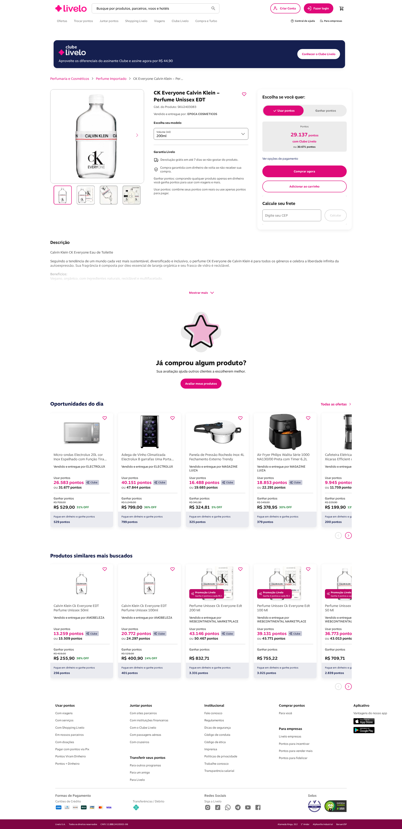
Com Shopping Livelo (69, 727)
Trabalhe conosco (216, 763)
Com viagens (64, 713)
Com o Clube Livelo (143, 727)
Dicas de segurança (217, 727)
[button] (151, 8)
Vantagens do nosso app (370, 713)
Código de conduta (217, 734)
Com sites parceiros (143, 713)
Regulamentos (214, 720)
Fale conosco (213, 713)
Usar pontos (65, 705)
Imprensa (210, 749)
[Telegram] (237, 807)
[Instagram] (207, 807)
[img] (335, 806)
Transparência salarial (219, 770)
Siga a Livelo (213, 801)
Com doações (64, 742)
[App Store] (364, 721)
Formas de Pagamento (73, 795)
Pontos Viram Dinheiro (70, 756)
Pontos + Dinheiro (67, 763)
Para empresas (290, 729)
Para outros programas (145, 765)
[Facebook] (258, 807)
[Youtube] (248, 807)
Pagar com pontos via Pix (72, 749)
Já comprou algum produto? (201, 362)
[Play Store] (364, 730)
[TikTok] (217, 807)
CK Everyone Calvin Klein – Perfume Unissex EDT (158, 78)
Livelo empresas (290, 736)
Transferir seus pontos (147, 757)
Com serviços (64, 720)
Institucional (214, 705)
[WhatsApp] (227, 807)
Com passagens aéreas (145, 734)
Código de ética (215, 742)
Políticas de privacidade (220, 756)
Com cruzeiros (139, 742)
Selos (312, 795)
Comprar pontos (292, 705)
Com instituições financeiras (149, 720)
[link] (71, 8)
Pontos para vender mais (296, 751)
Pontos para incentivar (294, 743)
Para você (285, 713)
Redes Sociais (215, 795)
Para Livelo (137, 779)
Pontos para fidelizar (293, 758)
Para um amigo (140, 772)
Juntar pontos (141, 705)
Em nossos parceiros (69, 734)
